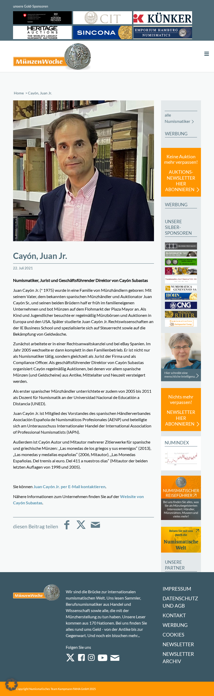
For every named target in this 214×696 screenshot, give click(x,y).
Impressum (177, 589)
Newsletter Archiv (178, 657)
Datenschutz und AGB (180, 602)
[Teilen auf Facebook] (67, 528)
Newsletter (178, 644)
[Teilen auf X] (81, 528)
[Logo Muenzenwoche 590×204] (52, 57)
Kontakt (174, 615)
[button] (11, 684)
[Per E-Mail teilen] (95, 528)
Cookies (173, 635)
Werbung (175, 625)
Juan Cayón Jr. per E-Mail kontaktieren (69, 486)
